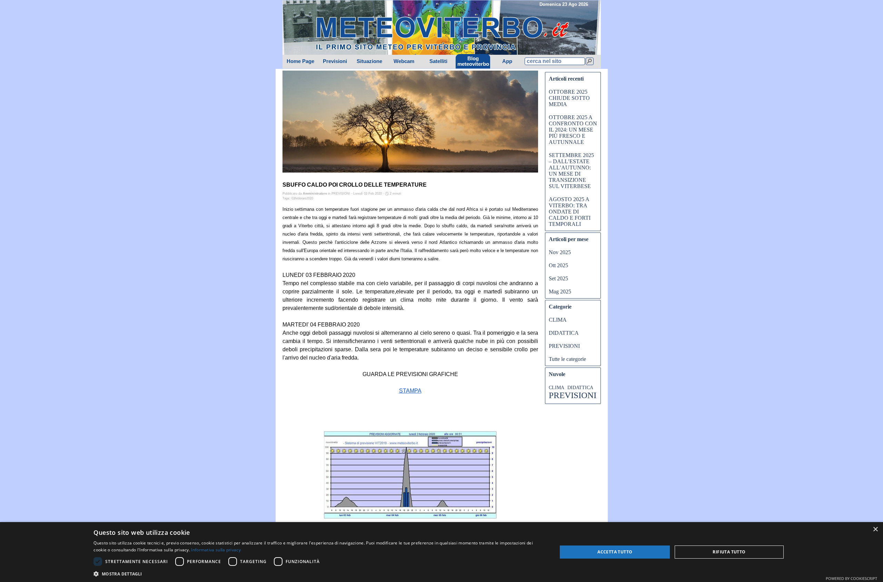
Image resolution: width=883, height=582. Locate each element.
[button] (318, 573)
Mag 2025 (560, 291)
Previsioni (335, 61)
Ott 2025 (558, 265)
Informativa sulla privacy (216, 550)
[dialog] (441, 552)
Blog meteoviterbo (473, 61)
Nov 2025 (560, 252)
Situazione (369, 61)
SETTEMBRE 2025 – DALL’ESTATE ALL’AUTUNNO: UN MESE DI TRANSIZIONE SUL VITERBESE (571, 170)
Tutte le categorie (567, 359)
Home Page (300, 61)
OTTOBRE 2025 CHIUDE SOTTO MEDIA (569, 98)
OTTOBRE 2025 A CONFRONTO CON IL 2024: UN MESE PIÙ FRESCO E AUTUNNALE (573, 129)
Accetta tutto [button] (614, 552)
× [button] (875, 529)
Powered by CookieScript (851, 578)
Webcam (404, 61)
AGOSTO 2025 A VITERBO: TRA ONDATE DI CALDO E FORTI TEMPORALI (570, 211)
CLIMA (558, 320)
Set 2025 (558, 278)
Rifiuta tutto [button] (729, 552)
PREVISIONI (564, 346)
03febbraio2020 (302, 198)
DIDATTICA (564, 333)
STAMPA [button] (410, 391)
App (507, 61)
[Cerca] (590, 61)
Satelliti (438, 61)
